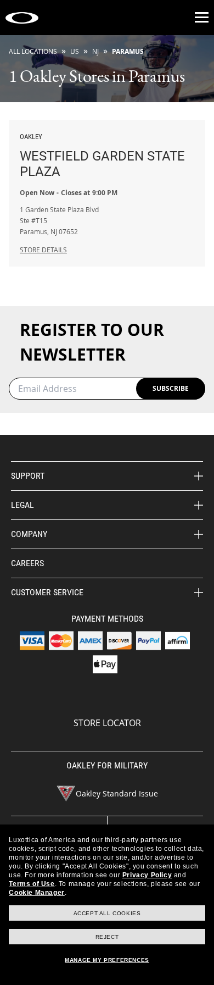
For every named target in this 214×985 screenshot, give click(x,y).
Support (27, 476)
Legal (22, 505)
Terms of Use (31, 884)
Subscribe (171, 388)
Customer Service (47, 592)
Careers (27, 563)
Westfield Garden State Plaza (102, 156)
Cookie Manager (36, 893)
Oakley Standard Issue (117, 793)
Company (29, 534)
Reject (107, 937)
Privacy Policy (147, 875)
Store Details (43, 249)
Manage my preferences (107, 960)
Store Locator (107, 723)
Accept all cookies (107, 913)
